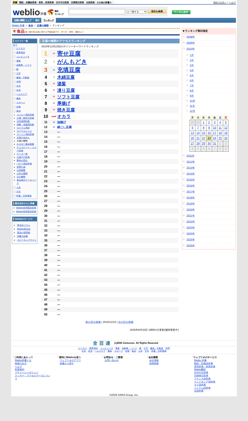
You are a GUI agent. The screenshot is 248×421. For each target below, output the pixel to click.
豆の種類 (21, 177)
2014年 (190, 173)
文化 (18, 86)
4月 (192, 70)
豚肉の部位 (22, 160)
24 (214, 138)
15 (203, 133)
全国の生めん (23, 137)
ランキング (48, 20)
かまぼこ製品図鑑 (25, 144)
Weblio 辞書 (18, 25)
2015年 (190, 179)
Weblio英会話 (24, 229)
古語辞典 (90, 2)
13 (192, 133)
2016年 (190, 185)
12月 (192, 111)
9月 (192, 95)
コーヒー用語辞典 (25, 114)
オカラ (64, 116)
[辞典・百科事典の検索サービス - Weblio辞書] (30, 14)
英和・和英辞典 (46, 2)
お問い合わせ (112, 360)
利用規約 (19, 369)
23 (209, 138)
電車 (18, 61)
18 (220, 133)
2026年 (190, 245)
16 (209, 133)
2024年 (190, 233)
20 (192, 138)
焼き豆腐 (66, 109)
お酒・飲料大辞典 (25, 118)
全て (15, 45)
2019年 (190, 203)
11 (220, 127)
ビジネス (20, 48)
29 (203, 143)
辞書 (15, 2)
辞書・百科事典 (24, 196)
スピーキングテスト (27, 240)
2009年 (190, 42)
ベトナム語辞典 (202, 388)
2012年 (190, 161)
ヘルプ (232, 2)
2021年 (190, 215)
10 (214, 127)
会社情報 (154, 360)
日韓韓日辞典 (77, 2)
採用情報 (154, 363)
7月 (192, 85)
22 (203, 138)
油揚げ (61, 122)
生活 (18, 90)
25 (220, 138)
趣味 (18, 98)
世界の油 (21, 167)
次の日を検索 (125, 322)
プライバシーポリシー (26, 372)
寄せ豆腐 (69, 53)
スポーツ (20, 102)
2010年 (190, 48)
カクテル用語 (23, 128)
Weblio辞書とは (23, 360)
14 (198, 133)
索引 (37, 20)
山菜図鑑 (21, 170)
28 (198, 143)
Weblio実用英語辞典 (26, 211)
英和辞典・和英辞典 (204, 366)
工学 (18, 73)
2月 (192, 60)
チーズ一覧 (22, 154)
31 (214, 143)
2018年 (190, 197)
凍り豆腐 (66, 90)
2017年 (190, 191)
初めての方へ (219, 2)
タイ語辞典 (200, 384)
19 (225, 133)
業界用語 (20, 52)
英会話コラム (23, 225)
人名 (18, 187)
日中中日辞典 (62, 2)
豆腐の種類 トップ (22, 20)
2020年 (190, 209)
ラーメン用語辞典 (25, 134)
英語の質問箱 (23, 232)
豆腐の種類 (43, 25)
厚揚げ (63, 103)
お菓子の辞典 (23, 157)
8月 (192, 90)
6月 (192, 80)
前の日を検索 (93, 322)
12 (225, 127)
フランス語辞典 (202, 378)
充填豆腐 (68, 70)
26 (225, 138)
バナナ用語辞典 (24, 163)
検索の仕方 (21, 363)
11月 (192, 105)
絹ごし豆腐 (64, 127)
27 (192, 143)
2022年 (190, 221)
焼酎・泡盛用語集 (25, 124)
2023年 (190, 227)
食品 (30, 25)
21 (198, 138)
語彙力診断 (22, 236)
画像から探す (67, 363)
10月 (192, 100)
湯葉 (61, 83)
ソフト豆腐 (68, 96)
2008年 (190, 36)
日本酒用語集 (23, 121)
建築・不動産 (22, 77)
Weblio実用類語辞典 (26, 208)
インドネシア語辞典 (204, 381)
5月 (192, 75)
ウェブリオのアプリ (70, 360)
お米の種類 (22, 173)
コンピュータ (22, 56)
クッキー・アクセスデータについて (32, 377)
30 (209, 143)
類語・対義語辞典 (28, 2)
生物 (18, 107)
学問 (18, 82)
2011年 (190, 155)
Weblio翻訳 (200, 369)
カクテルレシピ (24, 131)
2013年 (190, 167)
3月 (192, 65)
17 (214, 133)
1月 (192, 55)
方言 (18, 191)
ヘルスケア (21, 94)
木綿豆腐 (66, 77)
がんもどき (72, 61)
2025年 (190, 239)
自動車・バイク (24, 65)
